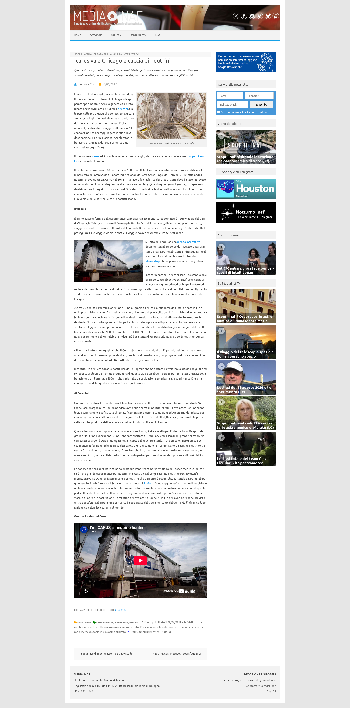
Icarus (95, 156)
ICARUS (118, 622)
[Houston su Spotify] (246, 200)
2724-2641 (88, 691)
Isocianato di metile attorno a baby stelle (105, 653)
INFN (125, 622)
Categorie (96, 35)
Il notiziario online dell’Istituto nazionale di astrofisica (108, 23)
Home (77, 35)
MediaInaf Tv (138, 35)
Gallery (116, 35)
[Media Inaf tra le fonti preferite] (246, 73)
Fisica (80, 622)
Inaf (157, 35)
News (88, 622)
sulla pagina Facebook (116, 627)
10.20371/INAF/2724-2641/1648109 (153, 631)
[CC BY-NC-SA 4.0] (120, 609)
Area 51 (271, 691)
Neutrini (134, 622)
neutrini (123, 108)
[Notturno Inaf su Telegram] (246, 223)
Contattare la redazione (261, 685)
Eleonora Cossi (87, 84)
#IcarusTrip (152, 261)
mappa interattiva (188, 241)
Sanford (148, 483)
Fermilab (108, 622)
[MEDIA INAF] (108, 20)
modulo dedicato (116, 631)
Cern (99, 622)
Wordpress (269, 680)
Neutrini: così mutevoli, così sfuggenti (178, 653)
